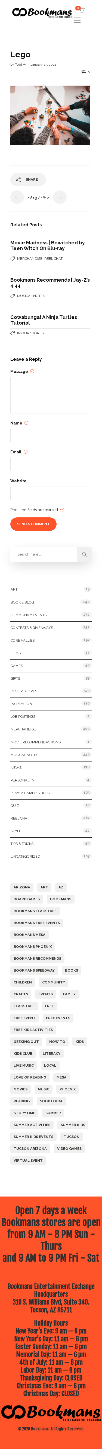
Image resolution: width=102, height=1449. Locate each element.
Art (14, 589)
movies (20, 1089)
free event (25, 1018)
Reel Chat (53, 259)
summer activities (32, 1125)
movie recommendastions (36, 742)
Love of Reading (30, 1077)
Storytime (24, 1113)
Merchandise (29, 259)
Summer (53, 1113)
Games (17, 666)
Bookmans (60, 899)
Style (16, 831)
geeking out (26, 1042)
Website (18, 481)
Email (16, 452)
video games (69, 1149)
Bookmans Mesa (29, 935)
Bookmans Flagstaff (35, 911)
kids (80, 1042)
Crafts (21, 994)
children (23, 982)
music (43, 1089)
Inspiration (21, 704)
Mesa (61, 1077)
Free (49, 1006)
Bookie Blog (22, 602)
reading (22, 1101)
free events (58, 1018)
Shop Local (51, 1101)
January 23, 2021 (43, 64)
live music (24, 1065)
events (45, 994)
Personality (23, 780)
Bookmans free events (37, 923)
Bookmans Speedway (34, 970)
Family (69, 994)
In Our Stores (30, 333)
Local (50, 1065)
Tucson (71, 1137)
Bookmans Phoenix (33, 947)
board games (27, 899)
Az (60, 887)
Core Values (23, 640)
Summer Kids (73, 1125)
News (16, 768)
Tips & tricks (22, 844)
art (44, 887)
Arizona (22, 887)
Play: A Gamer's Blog (30, 793)
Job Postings (23, 717)
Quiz (15, 806)
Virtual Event (28, 1160)
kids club (23, 1054)
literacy (51, 1054)
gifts (15, 678)
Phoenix (68, 1089)
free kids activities (33, 1030)
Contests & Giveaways (32, 628)
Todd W (21, 64)
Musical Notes (31, 296)
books (71, 970)
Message (19, 371)
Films (16, 653)
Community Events (29, 615)
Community (53, 982)
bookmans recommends (37, 958)
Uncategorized (25, 856)
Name (16, 423)
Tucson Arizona (30, 1149)
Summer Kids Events (33, 1137)
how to (57, 1042)
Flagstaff (24, 1006)
